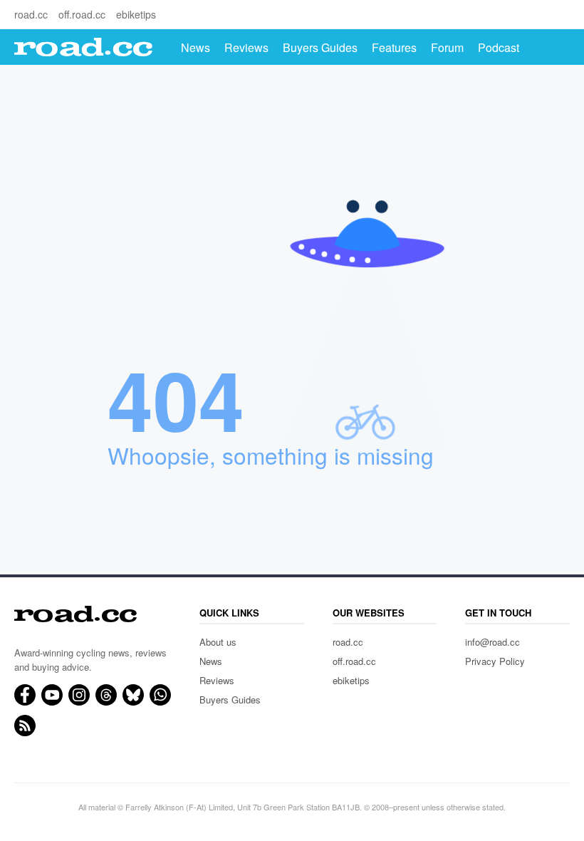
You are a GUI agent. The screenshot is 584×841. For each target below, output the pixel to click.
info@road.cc (492, 642)
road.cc (31, 14)
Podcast (498, 47)
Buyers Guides (320, 47)
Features (394, 47)
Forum (447, 47)
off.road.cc (81, 14)
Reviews (246, 47)
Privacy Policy (495, 661)
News (195, 47)
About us (217, 642)
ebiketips (136, 14)
